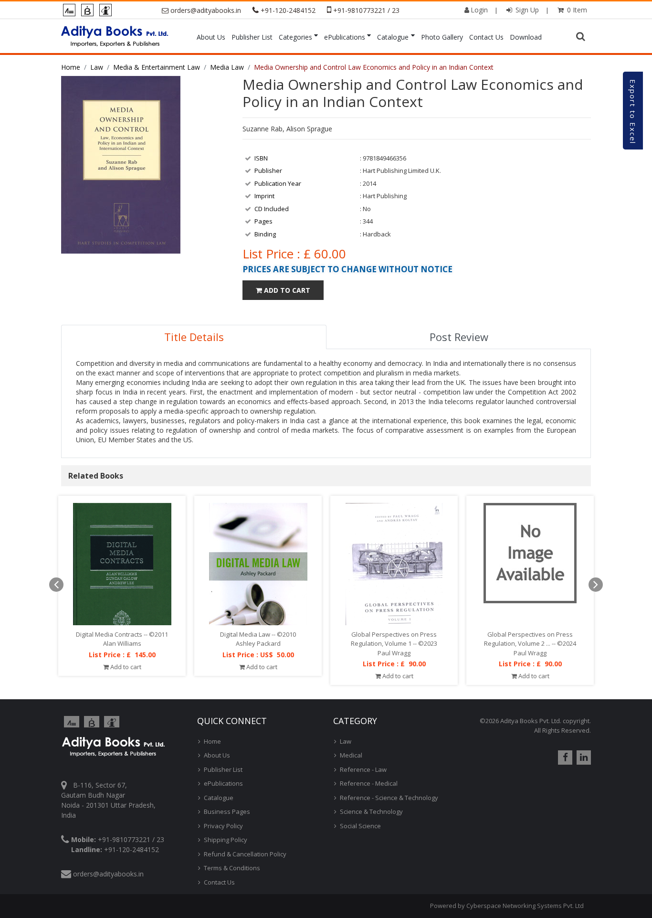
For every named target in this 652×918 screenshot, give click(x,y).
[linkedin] (582, 757)
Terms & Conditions (232, 868)
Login (479, 9)
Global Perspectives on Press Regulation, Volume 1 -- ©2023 (394, 639)
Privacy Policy (223, 826)
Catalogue (393, 37)
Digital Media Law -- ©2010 (258, 634)
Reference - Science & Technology (389, 797)
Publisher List (252, 37)
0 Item (576, 9)
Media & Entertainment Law (156, 67)
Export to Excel (633, 111)
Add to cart (125, 666)
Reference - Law (363, 769)
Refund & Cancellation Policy (245, 854)
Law (96, 67)
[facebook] (564, 757)
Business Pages (227, 811)
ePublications (344, 37)
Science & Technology (371, 811)
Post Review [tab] (459, 337)
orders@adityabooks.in (205, 10)
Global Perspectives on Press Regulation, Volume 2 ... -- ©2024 (530, 639)
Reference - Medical (369, 783)
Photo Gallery (442, 37)
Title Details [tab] (194, 337)
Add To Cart (286, 290)
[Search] (582, 37)
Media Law (227, 67)
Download (526, 37)
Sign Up (526, 9)
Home (70, 67)
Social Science (360, 826)
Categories (295, 37)
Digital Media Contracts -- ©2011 (122, 634)
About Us (211, 37)
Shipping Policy (225, 839)
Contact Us (486, 37)
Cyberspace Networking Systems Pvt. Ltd (525, 905)
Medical (351, 755)
